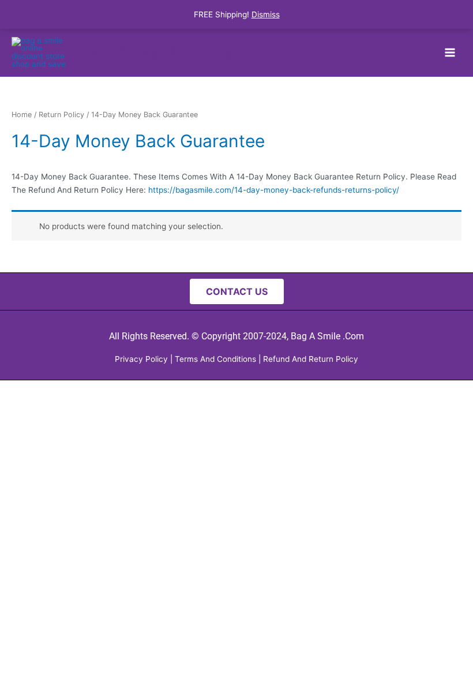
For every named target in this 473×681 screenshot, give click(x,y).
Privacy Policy (141, 359)
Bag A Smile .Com (155, 52)
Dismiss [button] (265, 14)
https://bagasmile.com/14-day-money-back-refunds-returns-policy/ (273, 189)
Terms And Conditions (215, 359)
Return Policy (61, 114)
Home (22, 114)
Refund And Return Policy (310, 359)
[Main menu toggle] (450, 52)
